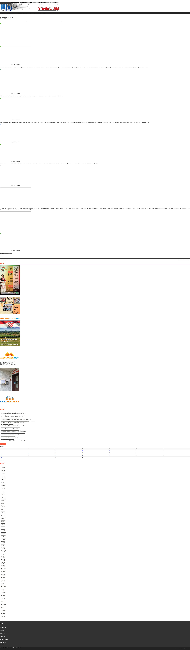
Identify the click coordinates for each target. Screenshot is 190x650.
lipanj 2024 (3, 505)
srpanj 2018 (3, 611)
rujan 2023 (2, 518)
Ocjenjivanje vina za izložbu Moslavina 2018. (8, 259)
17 (82, 453)
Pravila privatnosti (42, 13)
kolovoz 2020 (3, 574)
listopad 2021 (3, 553)
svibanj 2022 (3, 542)
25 (109, 455)
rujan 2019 (2, 590)
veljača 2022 (3, 547)
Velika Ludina (19, 13)
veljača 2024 (3, 511)
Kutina (8, 13)
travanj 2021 (3, 562)
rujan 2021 (2, 554)
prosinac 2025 (3, 477)
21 (1, 455)
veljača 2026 (3, 474)
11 (109, 452)
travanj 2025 (3, 489)
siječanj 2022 (3, 548)
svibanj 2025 (3, 488)
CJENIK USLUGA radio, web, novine (9, 0)
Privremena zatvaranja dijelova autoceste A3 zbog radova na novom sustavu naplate (15, 421)
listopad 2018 (3, 607)
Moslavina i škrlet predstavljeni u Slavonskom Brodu (10, 425)
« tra (1, 460)
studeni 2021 (3, 551)
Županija (25, 13)
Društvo (1, 625)
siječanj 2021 (3, 566)
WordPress (179, 648)
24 (82, 455)
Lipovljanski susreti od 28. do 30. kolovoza (8, 436)
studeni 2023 (3, 515)
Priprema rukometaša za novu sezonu (7, 439)
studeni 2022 (3, 533)
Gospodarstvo (2, 627)
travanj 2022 (3, 544)
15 (28, 453)
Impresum (1, 0)
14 (1, 453)
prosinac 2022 (3, 532)
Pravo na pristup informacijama (19, 0)
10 (82, 452)
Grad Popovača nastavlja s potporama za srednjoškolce (10, 413)
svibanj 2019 (3, 596)
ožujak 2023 (3, 527)
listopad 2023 (3, 517)
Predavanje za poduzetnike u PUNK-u (7, 434)
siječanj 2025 (3, 494)
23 (55, 455)
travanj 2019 (3, 598)
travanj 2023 (3, 526)
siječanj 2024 (3, 512)
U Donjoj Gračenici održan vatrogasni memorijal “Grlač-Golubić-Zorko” (13, 419)
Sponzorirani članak (3, 639)
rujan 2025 (2, 482)
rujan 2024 (2, 500)
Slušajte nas (26, 0)
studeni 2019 (3, 587)
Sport (1, 640)
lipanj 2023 (3, 523)
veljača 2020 (3, 583)
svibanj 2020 (3, 578)
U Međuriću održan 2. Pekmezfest (6, 428)
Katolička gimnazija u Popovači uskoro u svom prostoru (10, 431)
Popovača (13, 13)
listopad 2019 (3, 589)
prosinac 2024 (3, 496)
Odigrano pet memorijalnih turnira (7, 424)
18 (109, 453)
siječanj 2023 (3, 530)
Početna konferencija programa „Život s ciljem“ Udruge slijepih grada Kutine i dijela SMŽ (16, 412)
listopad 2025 (3, 480)
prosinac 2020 (3, 568)
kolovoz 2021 (3, 556)
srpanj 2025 (3, 485)
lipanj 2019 (3, 595)
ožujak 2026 (3, 473)
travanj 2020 (3, 580)
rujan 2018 (2, 608)
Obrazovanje (2, 633)
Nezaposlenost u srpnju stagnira (6, 437)
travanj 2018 (3, 616)
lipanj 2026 (3, 468)
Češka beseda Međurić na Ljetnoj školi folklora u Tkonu (10, 440)
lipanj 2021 (3, 559)
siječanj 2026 (3, 476)
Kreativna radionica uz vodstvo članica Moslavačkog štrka (10, 427)
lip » (2, 460)
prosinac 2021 (3, 550)
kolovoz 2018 (3, 610)
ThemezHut (188, 648)
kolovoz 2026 (3, 465)
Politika (1, 636)
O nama (34, 13)
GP (7, 18)
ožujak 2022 (3, 545)
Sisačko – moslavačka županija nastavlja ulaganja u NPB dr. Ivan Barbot (13, 433)
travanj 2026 (3, 471)
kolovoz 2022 (3, 538)
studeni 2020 (3, 569)
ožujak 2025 (3, 491)
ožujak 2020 (3, 581)
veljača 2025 (3, 493)
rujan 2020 (2, 572)
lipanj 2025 (3, 486)
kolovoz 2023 (3, 520)
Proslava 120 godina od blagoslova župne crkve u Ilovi (10, 415)
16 (55, 453)
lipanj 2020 (3, 577)
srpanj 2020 (3, 575)
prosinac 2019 (3, 586)
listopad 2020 (3, 571)
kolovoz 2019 (3, 592)
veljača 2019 (3, 601)
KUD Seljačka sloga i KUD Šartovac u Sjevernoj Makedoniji (10, 422)
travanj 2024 (3, 508)
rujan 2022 (2, 536)
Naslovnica (3, 13)
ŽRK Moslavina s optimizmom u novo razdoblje (9, 418)
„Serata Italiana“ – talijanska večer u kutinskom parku (10, 430)
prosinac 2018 (3, 604)
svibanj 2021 (3, 560)
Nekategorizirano (8, 253)
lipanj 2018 (3, 613)
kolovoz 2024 (3, 502)
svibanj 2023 (3, 524)
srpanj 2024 (3, 503)
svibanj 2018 (3, 614)
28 (1, 457)
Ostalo (29, 13)
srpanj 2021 (3, 557)
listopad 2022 (3, 535)
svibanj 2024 (3, 506)
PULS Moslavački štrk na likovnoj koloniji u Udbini (9, 416)
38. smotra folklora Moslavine (183, 259)
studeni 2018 (3, 605)
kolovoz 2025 (3, 483)
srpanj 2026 (3, 467)
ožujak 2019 (3, 599)
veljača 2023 (3, 529)
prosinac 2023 (3, 514)
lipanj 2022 (3, 541)
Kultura (1, 628)
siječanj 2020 (3, 584)
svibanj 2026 (3, 470)
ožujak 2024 (3, 509)
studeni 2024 (3, 497)
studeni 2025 (3, 479)
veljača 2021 (3, 565)
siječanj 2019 (3, 602)
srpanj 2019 (3, 593)
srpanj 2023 (3, 521)
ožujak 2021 (3, 563)
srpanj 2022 (3, 539)
